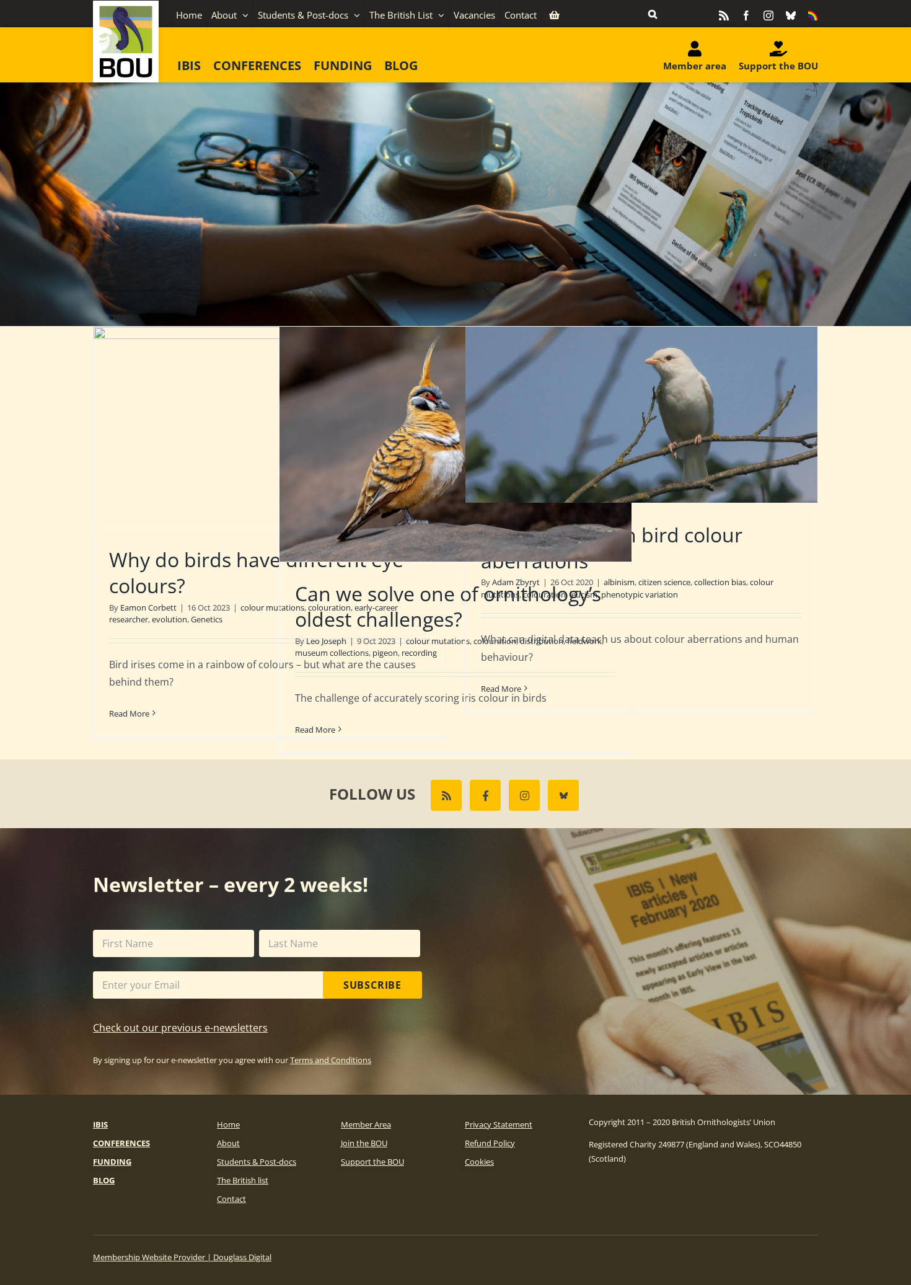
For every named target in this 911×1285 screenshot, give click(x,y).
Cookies (479, 1161)
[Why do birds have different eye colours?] (270, 427)
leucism (583, 594)
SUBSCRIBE (372, 985)
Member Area (366, 1124)
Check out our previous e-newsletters (180, 1028)
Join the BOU (364, 1143)
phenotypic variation (639, 594)
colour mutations (438, 641)
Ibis (100, 1124)
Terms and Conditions (330, 1060)
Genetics (206, 619)
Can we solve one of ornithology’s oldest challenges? (448, 606)
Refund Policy (490, 1143)
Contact (231, 1198)
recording (419, 652)
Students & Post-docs (256, 1161)
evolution (169, 619)
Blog (104, 1180)
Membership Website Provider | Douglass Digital (182, 1257)
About (228, 1143)
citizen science (664, 582)
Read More (129, 713)
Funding (112, 1161)
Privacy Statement (498, 1124)
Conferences (121, 1143)
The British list (242, 1180)
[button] (652, 13)
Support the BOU (372, 1161)
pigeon (385, 652)
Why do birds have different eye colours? (256, 572)
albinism (619, 582)
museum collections (332, 652)
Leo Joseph (326, 641)
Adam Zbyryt (516, 582)
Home (228, 1124)
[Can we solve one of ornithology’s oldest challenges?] (455, 444)
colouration (544, 594)
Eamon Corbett (148, 607)
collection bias (720, 582)
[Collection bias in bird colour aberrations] (641, 415)
